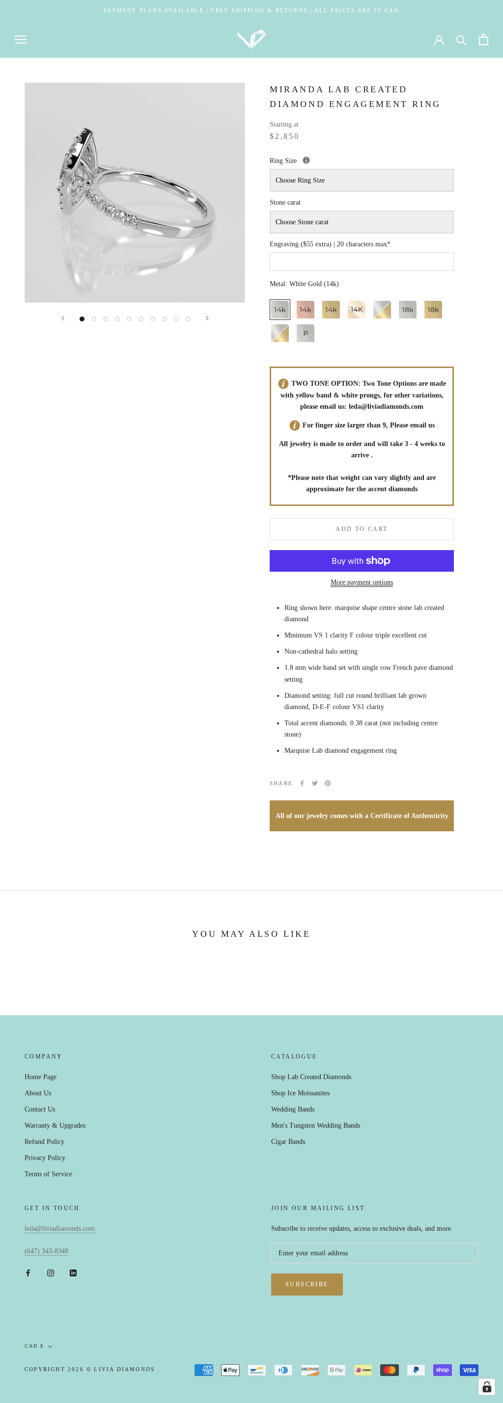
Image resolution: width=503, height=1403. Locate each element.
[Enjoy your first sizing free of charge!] (306, 160)
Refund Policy (44, 1141)
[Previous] (62, 318)
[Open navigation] (21, 39)
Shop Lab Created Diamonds (311, 1077)
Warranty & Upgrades (55, 1125)
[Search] (461, 39)
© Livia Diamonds (120, 1369)
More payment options (362, 582)
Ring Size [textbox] (330, 159)
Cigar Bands (288, 1141)
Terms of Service (48, 1174)
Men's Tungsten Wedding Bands (315, 1125)
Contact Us (40, 1109)
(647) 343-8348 (46, 1251)
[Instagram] (50, 1272)
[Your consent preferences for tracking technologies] (486, 1386)
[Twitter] (315, 783)
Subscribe (307, 1284)
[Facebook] (302, 783)
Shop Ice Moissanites (300, 1093)
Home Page (40, 1077)
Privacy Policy (45, 1158)
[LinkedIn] (73, 1272)
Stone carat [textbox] (285, 202)
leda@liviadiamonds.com (386, 406)
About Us (38, 1093)
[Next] (207, 318)
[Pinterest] (328, 783)
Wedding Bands (292, 1109)
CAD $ (34, 1346)
